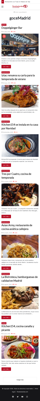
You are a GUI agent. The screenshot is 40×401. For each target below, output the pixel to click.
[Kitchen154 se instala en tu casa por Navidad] (20, 145)
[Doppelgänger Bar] (20, 45)
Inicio (16, 12)
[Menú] (2, 7)
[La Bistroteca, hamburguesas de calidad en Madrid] (20, 297)
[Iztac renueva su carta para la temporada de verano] (20, 96)
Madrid (4, 24)
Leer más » (6, 66)
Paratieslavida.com (22, 392)
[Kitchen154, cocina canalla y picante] (20, 347)
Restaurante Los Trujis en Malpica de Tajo (17, 1)
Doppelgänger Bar (11, 27)
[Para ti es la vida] (20, 6)
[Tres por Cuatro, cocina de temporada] (20, 194)
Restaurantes (5, 72)
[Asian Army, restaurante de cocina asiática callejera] (20, 246)
